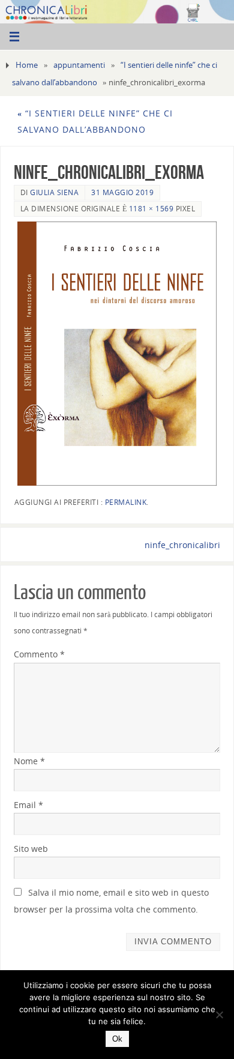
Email (28, 804)
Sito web (31, 848)
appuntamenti (79, 64)
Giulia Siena (54, 192)
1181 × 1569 (151, 209)
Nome (29, 761)
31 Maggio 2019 (122, 192)
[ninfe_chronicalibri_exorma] (117, 354)
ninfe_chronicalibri (182, 545)
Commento (39, 654)
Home (27, 64)
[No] (219, 1015)
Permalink (126, 502)
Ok (117, 1038)
